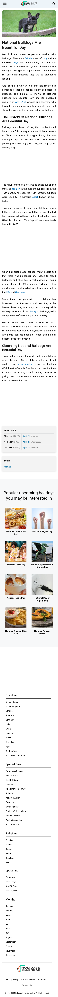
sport (35, 197)
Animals (7, 467)
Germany (20, 292)
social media (24, 364)
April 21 (26, 436)
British (28, 58)
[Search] (54, 4)
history (32, 311)
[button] (4, 4)
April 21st (20, 102)
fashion (16, 188)
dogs (15, 62)
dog (45, 58)
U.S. (8, 292)
